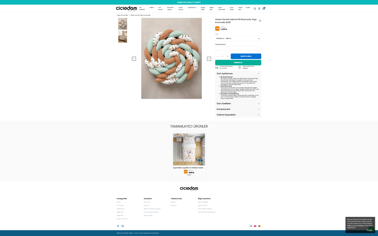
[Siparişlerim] (259, 8)
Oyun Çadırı (232, 8)
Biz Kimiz (174, 205)
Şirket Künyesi (202, 205)
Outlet (248, 7)
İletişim (173, 202)
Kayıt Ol (146, 205)
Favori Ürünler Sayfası (151, 212)
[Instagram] (122, 226)
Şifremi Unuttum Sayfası (152, 209)
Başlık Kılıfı (211, 8)
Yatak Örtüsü (180, 8)
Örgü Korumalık (221, 8)
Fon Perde (160, 8)
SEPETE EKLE (246, 56)
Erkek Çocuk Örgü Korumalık (140, 15)
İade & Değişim (203, 202)
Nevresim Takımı (170, 8)
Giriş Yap (147, 202)
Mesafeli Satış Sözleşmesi (206, 212)
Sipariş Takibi (148, 215)
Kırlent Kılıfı (241, 8)
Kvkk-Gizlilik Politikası (205, 209)
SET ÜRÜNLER (142, 8)
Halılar (152, 7)
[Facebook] (118, 226)
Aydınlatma (192, 7)
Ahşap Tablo (203, 8)
